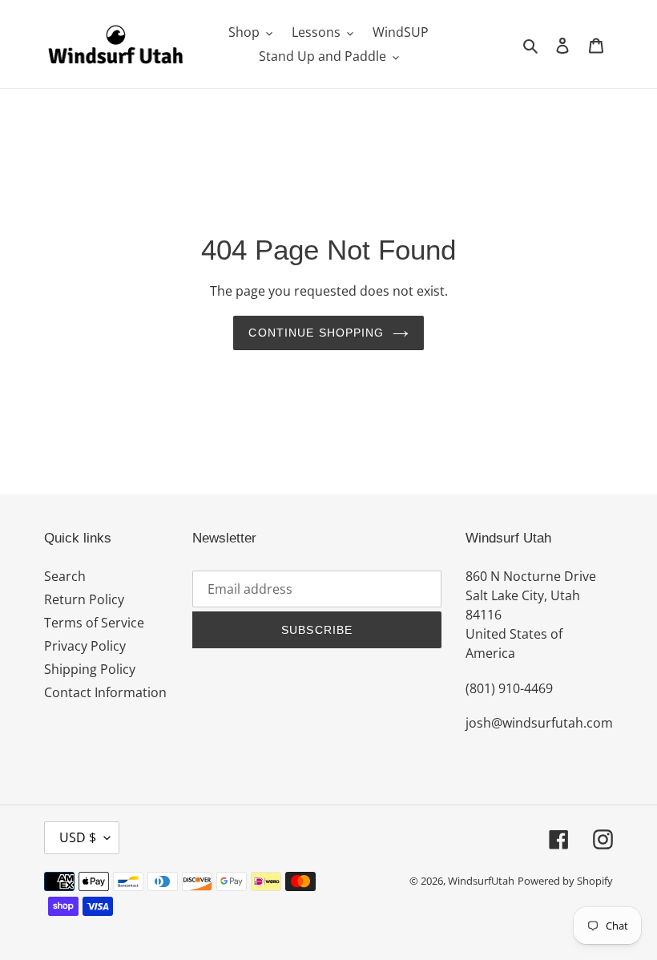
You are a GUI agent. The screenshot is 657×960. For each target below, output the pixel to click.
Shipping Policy (89, 669)
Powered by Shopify (565, 880)
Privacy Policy (85, 646)
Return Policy (84, 599)
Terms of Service (94, 622)
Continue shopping (316, 332)
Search (65, 576)
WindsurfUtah (481, 880)
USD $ (77, 837)
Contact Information (105, 692)
